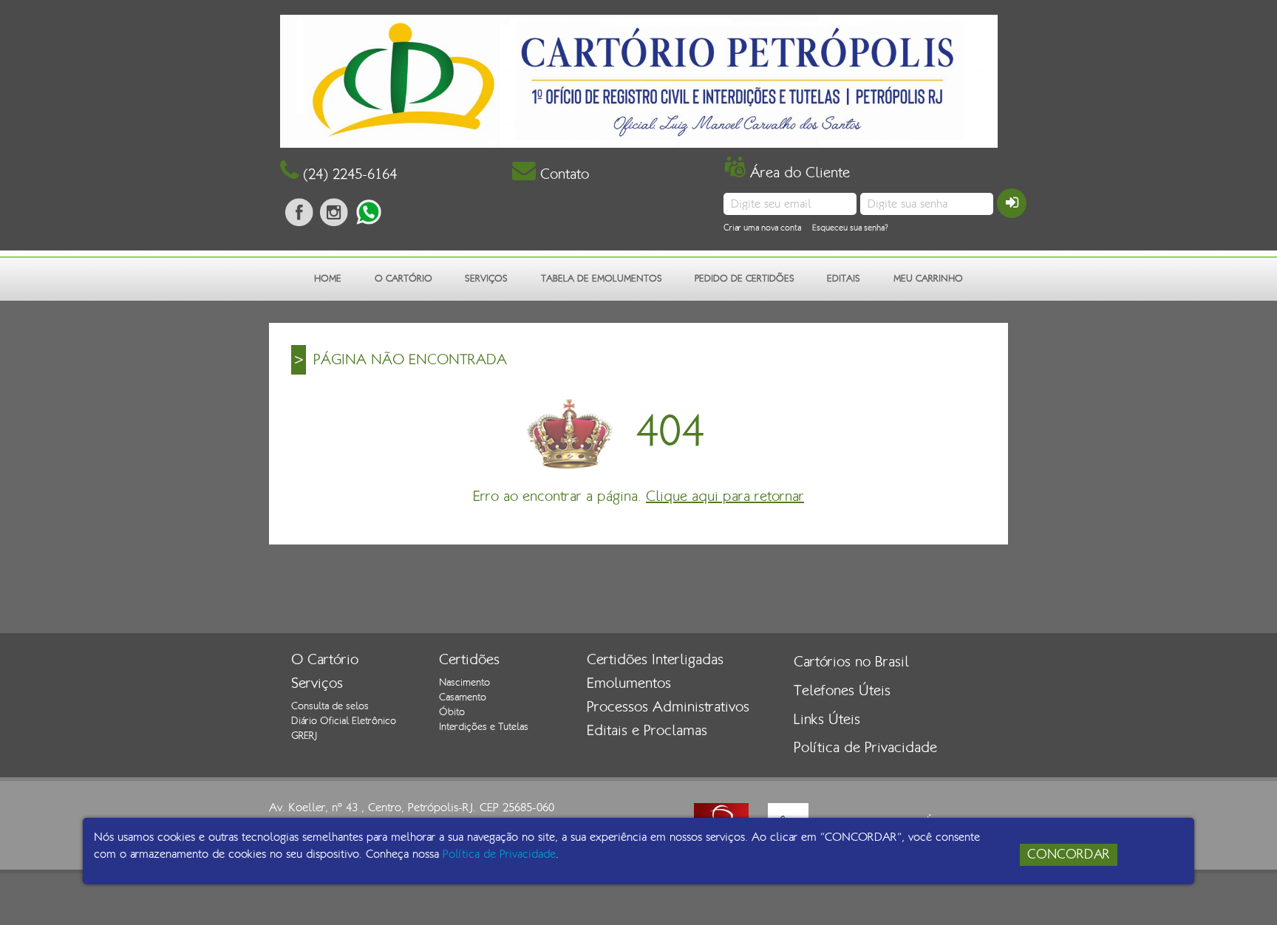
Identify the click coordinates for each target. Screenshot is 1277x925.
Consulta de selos (330, 706)
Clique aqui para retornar (725, 496)
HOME (327, 279)
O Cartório (324, 659)
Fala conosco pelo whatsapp (368, 212)
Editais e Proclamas (647, 730)
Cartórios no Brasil (851, 662)
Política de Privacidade (865, 747)
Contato (562, 174)
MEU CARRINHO (928, 279)
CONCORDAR (1068, 854)
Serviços (317, 683)
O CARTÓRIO (403, 279)
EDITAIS (843, 279)
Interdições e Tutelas (483, 727)
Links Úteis (827, 719)
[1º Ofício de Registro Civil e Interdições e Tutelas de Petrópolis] (639, 80)
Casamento (462, 697)
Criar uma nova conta (762, 227)
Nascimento (464, 682)
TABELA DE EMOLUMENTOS (601, 279)
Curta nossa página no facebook (299, 212)
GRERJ (304, 736)
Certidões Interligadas (655, 659)
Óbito (452, 712)
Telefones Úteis (842, 690)
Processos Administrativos (668, 707)
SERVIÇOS (486, 279)
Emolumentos (629, 683)
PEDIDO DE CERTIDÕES (744, 279)
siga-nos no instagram (334, 212)
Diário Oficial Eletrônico (343, 721)
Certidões (469, 659)
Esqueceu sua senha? (850, 227)
